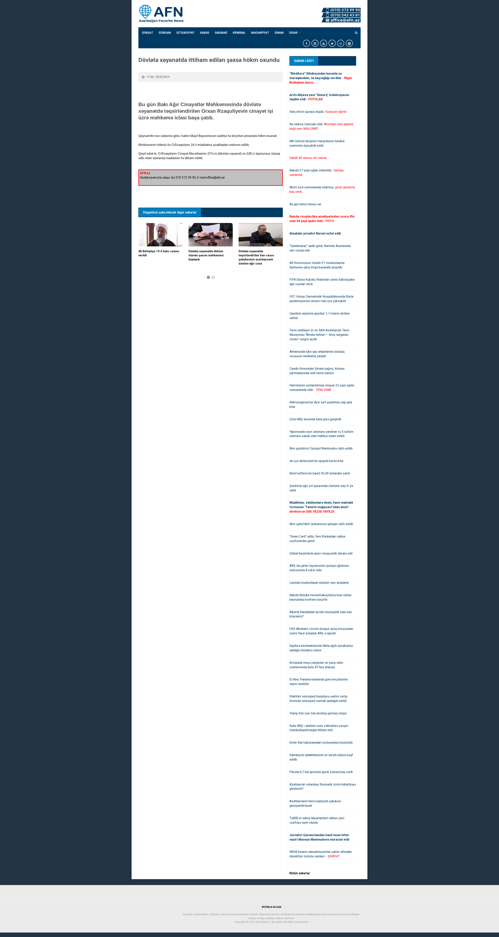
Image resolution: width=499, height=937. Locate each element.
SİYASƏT (147, 32)
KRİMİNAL (239, 32)
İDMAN (279, 32)
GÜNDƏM (165, 32)
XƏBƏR (204, 32)
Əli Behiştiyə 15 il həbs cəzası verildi (158, 253)
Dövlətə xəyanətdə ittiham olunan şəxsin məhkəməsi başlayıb (206, 255)
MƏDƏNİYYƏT (260, 32)
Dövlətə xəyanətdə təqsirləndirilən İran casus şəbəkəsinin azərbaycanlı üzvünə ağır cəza (256, 257)
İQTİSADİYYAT (185, 32)
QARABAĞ (221, 32)
